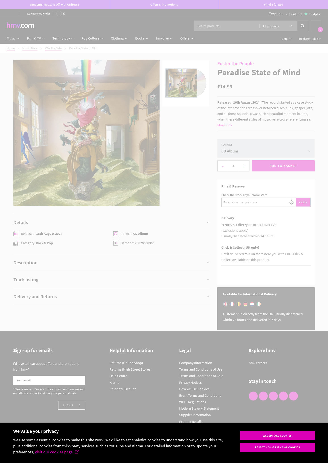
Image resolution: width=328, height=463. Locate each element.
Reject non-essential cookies (277, 447)
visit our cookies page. (54, 452)
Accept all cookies (277, 435)
